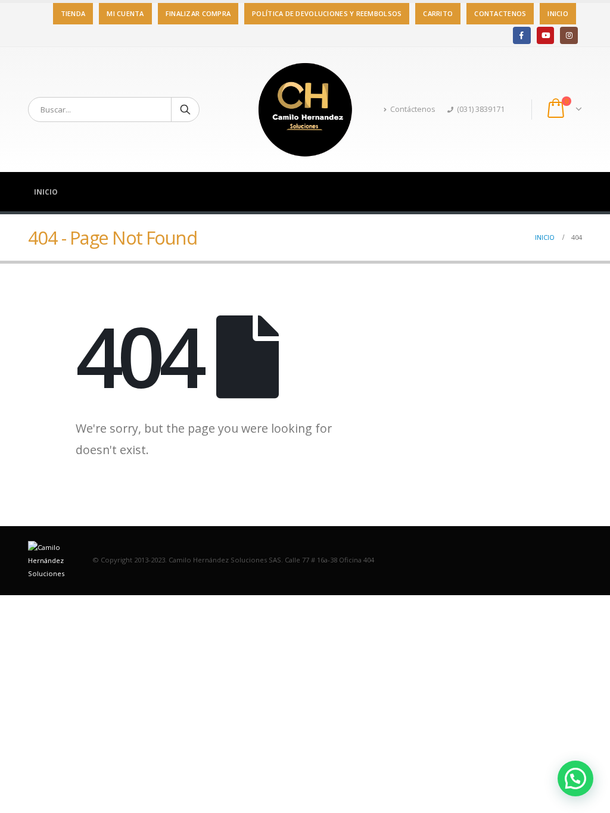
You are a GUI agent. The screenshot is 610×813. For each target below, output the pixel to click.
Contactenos (500, 13)
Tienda (73, 13)
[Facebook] (521, 35)
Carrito (438, 13)
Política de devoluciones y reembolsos (327, 13)
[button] (575, 778)
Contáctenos (412, 109)
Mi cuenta (125, 13)
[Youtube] (545, 35)
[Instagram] (568, 35)
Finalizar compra (198, 13)
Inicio (557, 13)
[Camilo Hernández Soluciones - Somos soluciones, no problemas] (305, 109)
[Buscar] (185, 109)
